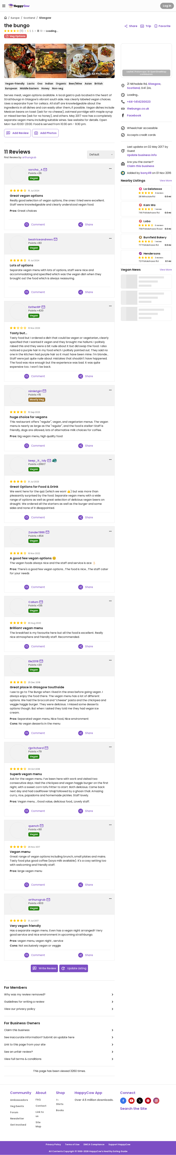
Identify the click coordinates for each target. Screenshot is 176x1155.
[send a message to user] (46, 170)
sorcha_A (35, 170)
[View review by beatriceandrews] (18, 244)
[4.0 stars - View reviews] (146, 241)
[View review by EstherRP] (18, 311)
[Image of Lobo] (129, 225)
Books (60, 1110)
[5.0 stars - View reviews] (146, 192)
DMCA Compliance (94, 1144)
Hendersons (152, 254)
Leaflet (129, 71)
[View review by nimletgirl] (18, 395)
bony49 (146, 173)
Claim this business (17, 1030)
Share (133, 26)
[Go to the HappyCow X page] (140, 1101)
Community (20, 1092)
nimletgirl (35, 391)
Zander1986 (36, 532)
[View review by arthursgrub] (18, 904)
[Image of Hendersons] (129, 257)
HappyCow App (88, 1092)
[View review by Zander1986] (18, 536)
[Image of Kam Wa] (129, 209)
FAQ (38, 1099)
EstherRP (34, 307)
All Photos (101, 74)
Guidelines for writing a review (24, 1002)
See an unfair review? (18, 1052)
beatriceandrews (40, 239)
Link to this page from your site (25, 1044)
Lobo (147, 221)
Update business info (142, 155)
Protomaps (140, 71)
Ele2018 (33, 661)
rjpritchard (36, 748)
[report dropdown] (110, 168)
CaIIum (33, 602)
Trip (148, 26)
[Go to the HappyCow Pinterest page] (148, 1101)
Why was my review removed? (24, 994)
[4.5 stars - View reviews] (146, 257)
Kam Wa (149, 205)
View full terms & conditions (22, 1059)
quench (33, 826)
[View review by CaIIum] (18, 606)
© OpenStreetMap (157, 71)
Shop (60, 1092)
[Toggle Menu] (4, 6)
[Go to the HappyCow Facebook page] (123, 1101)
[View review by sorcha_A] (18, 174)
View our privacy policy (19, 1009)
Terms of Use (72, 1144)
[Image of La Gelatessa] (129, 193)
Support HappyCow (119, 1144)
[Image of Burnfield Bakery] (129, 241)
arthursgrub (29, 157)
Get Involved (18, 1124)
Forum (14, 1112)
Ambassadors (19, 1100)
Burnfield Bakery (155, 237)
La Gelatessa (153, 189)
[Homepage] (19, 5)
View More (166, 180)
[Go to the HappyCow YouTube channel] (131, 1101)
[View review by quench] (18, 830)
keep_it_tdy (37, 461)
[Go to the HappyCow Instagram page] (156, 1101)
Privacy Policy (53, 1144)
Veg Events (17, 1106)
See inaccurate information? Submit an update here (39, 1037)
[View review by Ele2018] (18, 665)
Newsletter (17, 1118)
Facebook (134, 115)
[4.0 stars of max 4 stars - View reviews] (11, 30)
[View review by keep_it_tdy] (18, 465)
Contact (41, 1106)
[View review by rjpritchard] (18, 752)
